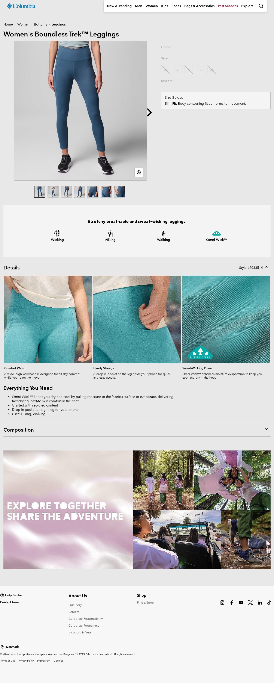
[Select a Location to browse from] (2, 647)
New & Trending (119, 6)
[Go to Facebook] (231, 604)
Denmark (12, 647)
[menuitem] (119, 6)
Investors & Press (79, 632)
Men (138, 6)
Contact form (9, 602)
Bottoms (40, 24)
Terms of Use (7, 660)
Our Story (75, 605)
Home (8, 24)
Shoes (176, 6)
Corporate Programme (83, 625)
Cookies (58, 660)
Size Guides (174, 97)
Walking (163, 240)
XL (212, 70)
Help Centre (13, 595)
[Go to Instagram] (222, 604)
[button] (149, 112)
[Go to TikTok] (269, 604)
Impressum (43, 660)
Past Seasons (228, 6)
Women (152, 6)
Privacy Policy (26, 660)
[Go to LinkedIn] (260, 604)
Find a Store (145, 602)
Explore (247, 6)
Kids (164, 6)
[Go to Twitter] (250, 604)
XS (166, 70)
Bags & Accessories (199, 6)
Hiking (110, 240)
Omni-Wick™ (216, 240)
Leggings (59, 24)
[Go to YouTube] (241, 604)
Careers (73, 612)
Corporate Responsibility (85, 619)
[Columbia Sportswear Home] (21, 6)
